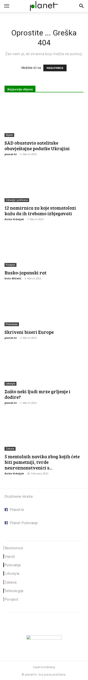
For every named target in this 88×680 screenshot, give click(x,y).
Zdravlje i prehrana (17, 200)
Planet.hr (17, 510)
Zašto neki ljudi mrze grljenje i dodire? (37, 394)
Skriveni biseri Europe (29, 332)
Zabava (10, 448)
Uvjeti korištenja (44, 667)
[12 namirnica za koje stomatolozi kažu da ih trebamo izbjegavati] (44, 182)
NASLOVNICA (55, 68)
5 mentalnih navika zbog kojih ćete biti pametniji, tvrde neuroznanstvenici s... (42, 462)
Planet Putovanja (23, 523)
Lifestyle (10, 383)
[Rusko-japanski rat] (44, 247)
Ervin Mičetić (13, 278)
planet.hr (11, 154)
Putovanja (12, 324)
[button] (81, 6)
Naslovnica (14, 548)
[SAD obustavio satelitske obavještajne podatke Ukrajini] (44, 117)
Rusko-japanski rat (25, 272)
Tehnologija (14, 591)
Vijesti (9, 135)
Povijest (10, 264)
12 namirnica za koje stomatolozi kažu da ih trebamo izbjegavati (40, 210)
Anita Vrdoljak (14, 219)
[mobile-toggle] (6, 6)
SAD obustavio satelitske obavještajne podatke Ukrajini (37, 145)
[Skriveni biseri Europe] (44, 306)
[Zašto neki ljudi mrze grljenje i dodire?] (44, 366)
